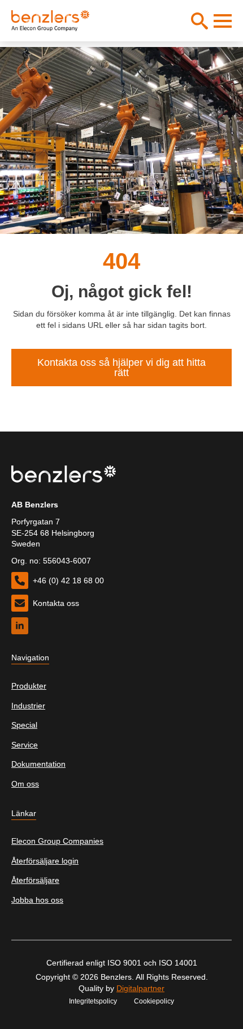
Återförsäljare (35, 880)
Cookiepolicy (154, 1001)
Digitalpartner (140, 988)
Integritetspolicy (93, 1001)
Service (24, 744)
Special (24, 724)
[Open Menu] (223, 21)
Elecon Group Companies (57, 841)
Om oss (25, 783)
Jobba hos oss (37, 899)
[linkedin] (19, 625)
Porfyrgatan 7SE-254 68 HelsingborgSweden (52, 532)
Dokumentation (38, 763)
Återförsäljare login (45, 860)
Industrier (28, 705)
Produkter (28, 685)
